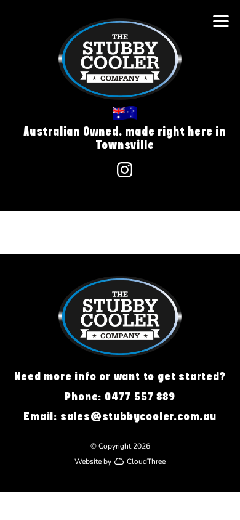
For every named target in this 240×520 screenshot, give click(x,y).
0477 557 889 (140, 396)
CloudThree (146, 461)
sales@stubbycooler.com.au (138, 416)
